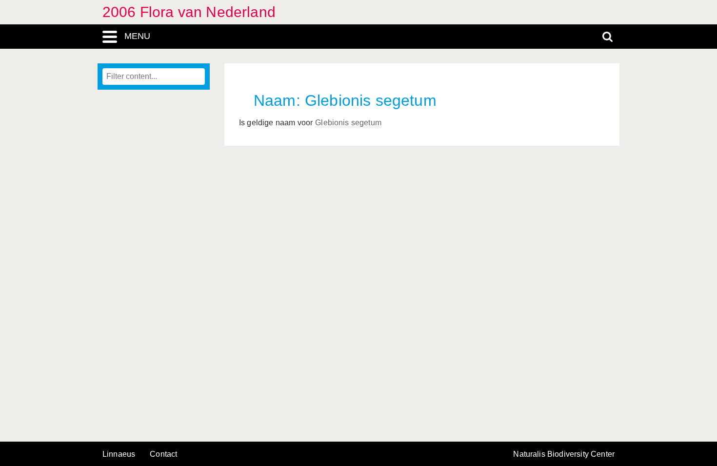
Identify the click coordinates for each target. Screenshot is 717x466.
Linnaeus (118, 454)
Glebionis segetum (348, 122)
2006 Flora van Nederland (189, 12)
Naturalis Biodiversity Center (564, 454)
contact (163, 454)
